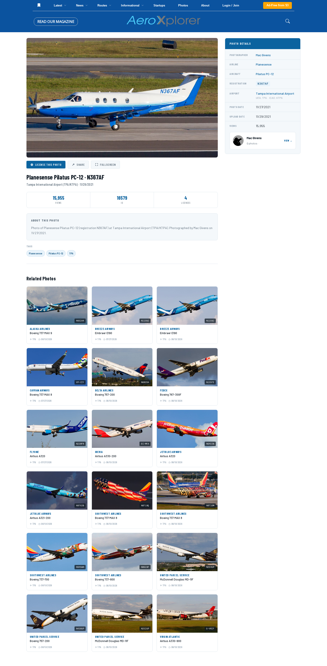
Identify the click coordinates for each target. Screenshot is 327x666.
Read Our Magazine (55, 21)
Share (78, 164)
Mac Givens (263, 55)
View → (288, 140)
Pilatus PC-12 (56, 253)
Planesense (35, 253)
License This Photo (45, 164)
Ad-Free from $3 (277, 5)
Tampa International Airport (275, 93)
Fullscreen (105, 164)
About (205, 5)
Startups (159, 5)
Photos (183, 5)
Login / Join (230, 5)
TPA (71, 253)
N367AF (263, 84)
